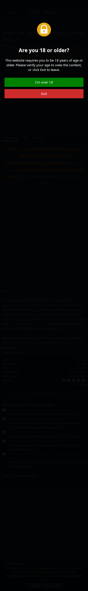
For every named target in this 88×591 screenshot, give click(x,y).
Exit (44, 93)
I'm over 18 (44, 82)
